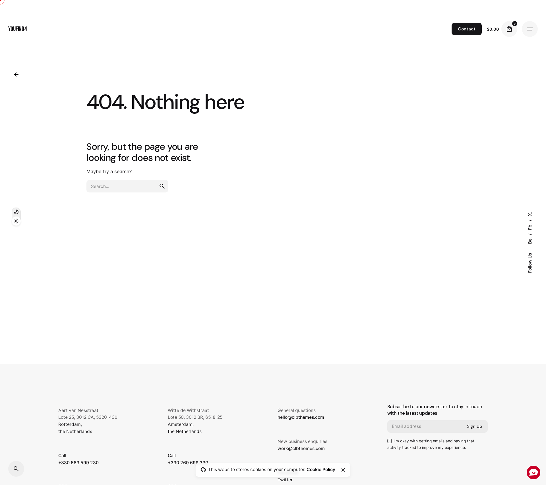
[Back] (16, 74)
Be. (530, 240)
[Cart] (509, 29)
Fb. (530, 226)
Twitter (285, 479)
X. (530, 214)
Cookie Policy (321, 469)
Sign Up (474, 426)
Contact (466, 29)
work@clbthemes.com (301, 448)
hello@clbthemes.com (301, 417)
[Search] (16, 469)
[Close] (343, 470)
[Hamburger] (530, 29)
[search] (162, 186)
